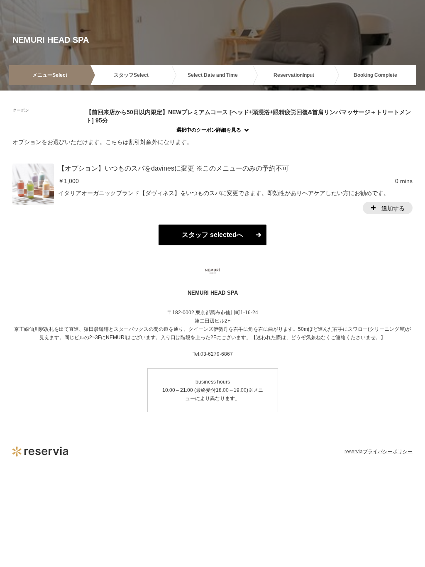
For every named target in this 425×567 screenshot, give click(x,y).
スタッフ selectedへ (212, 234)
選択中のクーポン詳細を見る (208, 130)
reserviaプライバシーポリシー (378, 452)
